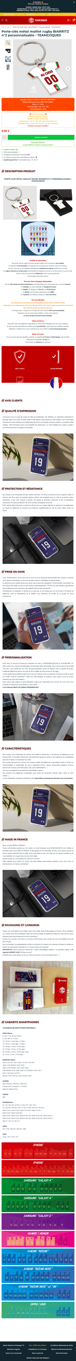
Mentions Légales (13, 1349)
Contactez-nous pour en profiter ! (38, 126)
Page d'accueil (6, 27)
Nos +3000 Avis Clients (37, 1345)
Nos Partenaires (61, 1353)
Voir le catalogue (3, 20)
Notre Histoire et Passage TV (13, 1345)
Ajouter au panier (41, 137)
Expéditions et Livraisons (37, 1349)
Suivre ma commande (14, 1353)
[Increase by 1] (6, 135)
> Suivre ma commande (67, 14)
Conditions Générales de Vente (61, 1345)
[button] (68, 68)
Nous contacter (37, 1353)
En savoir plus (20, 14)
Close (74, 2)
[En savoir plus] (69, 20)
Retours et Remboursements (61, 1349)
